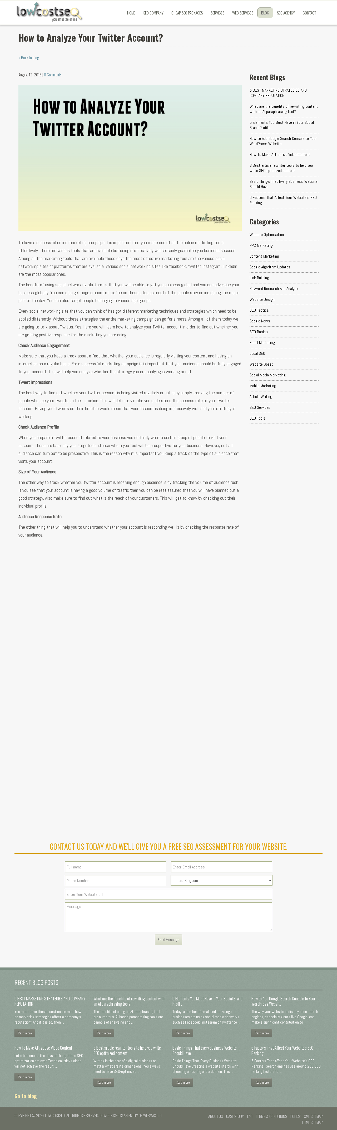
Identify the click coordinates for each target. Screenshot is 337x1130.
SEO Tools (257, 418)
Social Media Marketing (268, 375)
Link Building (259, 278)
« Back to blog (28, 57)
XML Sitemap (313, 1116)
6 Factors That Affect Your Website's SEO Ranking (283, 200)
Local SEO (257, 353)
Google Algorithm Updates (270, 267)
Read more (25, 1033)
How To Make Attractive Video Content (280, 154)
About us (215, 1116)
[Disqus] (130, 620)
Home (131, 13)
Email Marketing (262, 342)
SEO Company (153, 13)
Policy (295, 1116)
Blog (265, 13)
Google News (260, 321)
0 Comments (52, 74)
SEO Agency (286, 13)
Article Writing (261, 396)
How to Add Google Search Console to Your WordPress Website (283, 141)
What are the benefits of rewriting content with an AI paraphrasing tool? (284, 109)
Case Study (235, 1116)
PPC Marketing (261, 245)
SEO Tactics (259, 310)
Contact (309, 13)
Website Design (262, 299)
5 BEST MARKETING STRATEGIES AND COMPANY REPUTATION (278, 92)
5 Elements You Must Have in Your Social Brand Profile (282, 125)
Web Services (242, 13)
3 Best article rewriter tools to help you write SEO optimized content (281, 168)
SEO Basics (259, 332)
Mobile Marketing (263, 386)
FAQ (249, 1116)
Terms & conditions (271, 1116)
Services (217, 13)
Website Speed (261, 364)
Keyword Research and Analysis (274, 288)
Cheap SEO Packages (187, 13)
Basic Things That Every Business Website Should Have (284, 184)
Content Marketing (264, 256)
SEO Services (260, 407)
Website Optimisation (267, 234)
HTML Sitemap (312, 1122)
